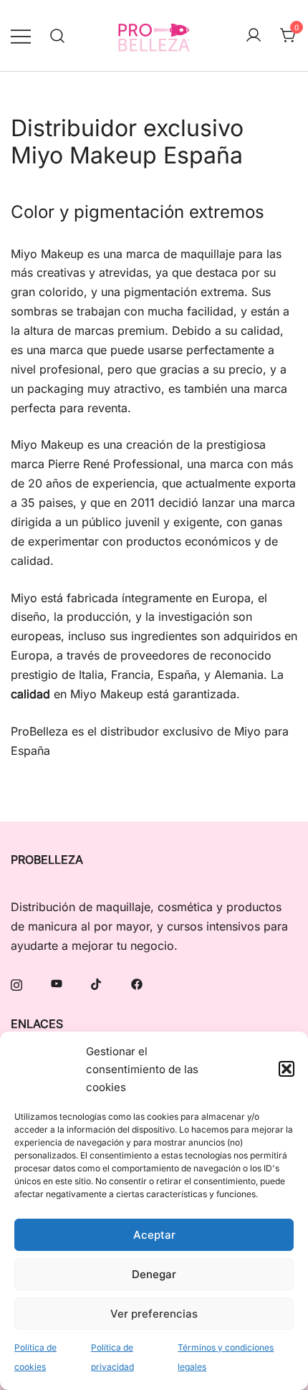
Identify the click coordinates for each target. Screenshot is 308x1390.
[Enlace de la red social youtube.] (56, 983)
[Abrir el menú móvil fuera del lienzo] (21, 35)
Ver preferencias (154, 1313)
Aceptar (154, 1235)
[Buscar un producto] (58, 35)
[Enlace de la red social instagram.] (16, 983)
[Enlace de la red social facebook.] (137, 983)
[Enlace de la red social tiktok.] (96, 983)
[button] (286, 1069)
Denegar (154, 1274)
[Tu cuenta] (253, 36)
